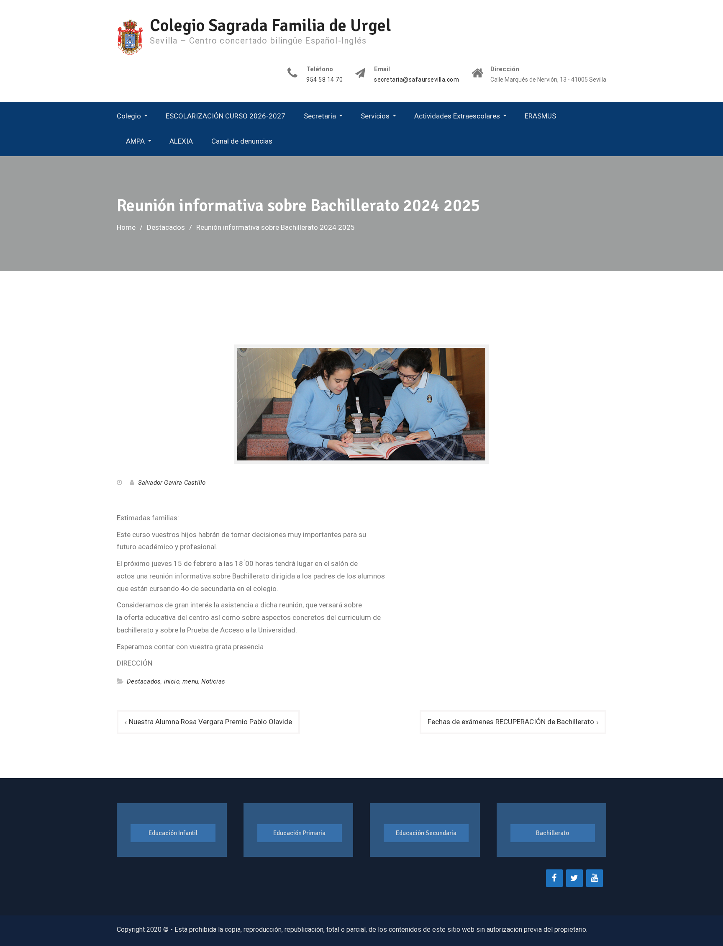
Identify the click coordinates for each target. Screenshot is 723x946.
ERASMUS (540, 116)
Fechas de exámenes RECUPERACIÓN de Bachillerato (511, 721)
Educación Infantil (173, 833)
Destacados (144, 681)
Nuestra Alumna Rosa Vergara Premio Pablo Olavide (210, 721)
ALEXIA (181, 141)
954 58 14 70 (324, 79)
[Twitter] (574, 878)
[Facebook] (554, 878)
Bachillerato (552, 833)
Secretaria (320, 116)
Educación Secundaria (426, 833)
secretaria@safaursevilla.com (416, 79)
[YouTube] (594, 878)
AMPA (135, 141)
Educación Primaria (299, 833)
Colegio (129, 116)
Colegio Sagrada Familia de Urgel (270, 25)
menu (190, 681)
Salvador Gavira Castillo (172, 482)
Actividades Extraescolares (457, 116)
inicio (171, 681)
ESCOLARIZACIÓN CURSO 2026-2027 (225, 116)
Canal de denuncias (241, 141)
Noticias (213, 681)
